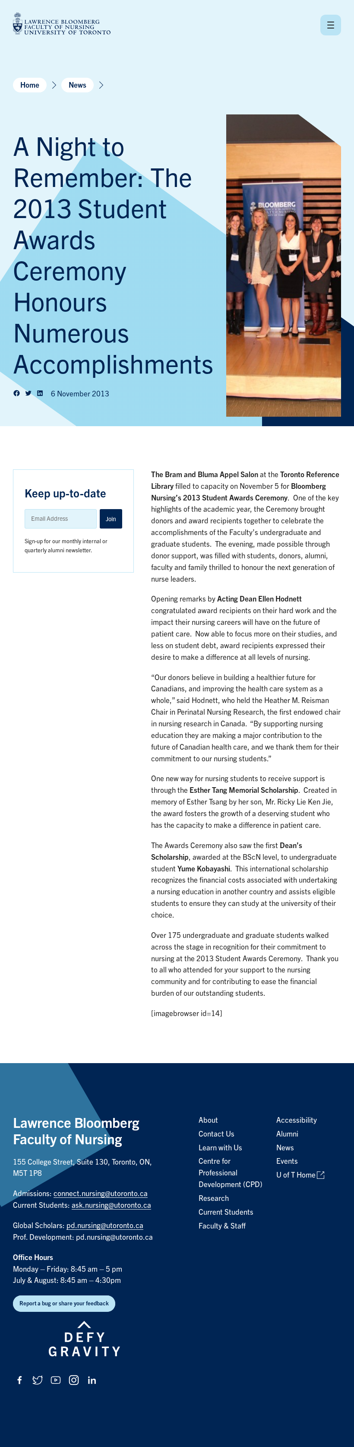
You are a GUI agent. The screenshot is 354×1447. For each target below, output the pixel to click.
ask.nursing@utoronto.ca (111, 1205)
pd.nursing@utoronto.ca (104, 1225)
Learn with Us (220, 1148)
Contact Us (216, 1134)
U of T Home (296, 1175)
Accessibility (296, 1120)
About (208, 1120)
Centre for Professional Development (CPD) (230, 1173)
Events (287, 1161)
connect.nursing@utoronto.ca (101, 1193)
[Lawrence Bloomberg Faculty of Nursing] (62, 25)
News (77, 85)
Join (111, 519)
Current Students (226, 1212)
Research (214, 1198)
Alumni (287, 1134)
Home (29, 85)
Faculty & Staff (222, 1226)
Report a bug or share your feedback (64, 1303)
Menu (330, 25)
